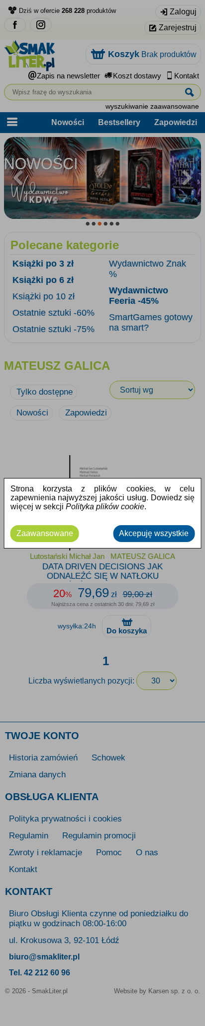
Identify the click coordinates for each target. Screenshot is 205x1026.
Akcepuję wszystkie (154, 533)
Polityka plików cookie (105, 506)
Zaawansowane (44, 533)
